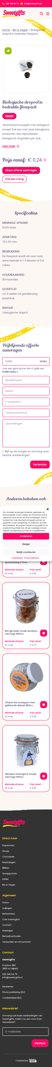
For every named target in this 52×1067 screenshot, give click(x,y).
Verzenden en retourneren (16, 941)
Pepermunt (8, 845)
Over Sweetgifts (11, 919)
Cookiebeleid (17, 557)
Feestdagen (8, 862)
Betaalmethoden (11, 936)
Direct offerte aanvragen (21, 170)
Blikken (5, 867)
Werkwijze (7, 930)
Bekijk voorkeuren (26, 552)
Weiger (26, 544)
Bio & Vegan (8, 884)
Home (5, 902)
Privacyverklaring (31, 557)
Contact (7, 924)
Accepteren (26, 536)
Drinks (5, 879)
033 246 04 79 (12, 3)
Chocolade (8, 856)
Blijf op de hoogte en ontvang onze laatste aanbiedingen (25, 453)
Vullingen (7, 908)
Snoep (9, 116)
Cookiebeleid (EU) (12, 997)
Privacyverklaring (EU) (13, 992)
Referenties (8, 913)
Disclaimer (7, 986)
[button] (47, 509)
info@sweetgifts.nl (33, 3)
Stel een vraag (14, 179)
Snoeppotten (9, 873)
